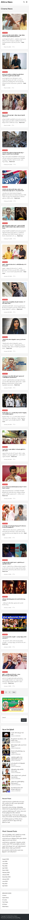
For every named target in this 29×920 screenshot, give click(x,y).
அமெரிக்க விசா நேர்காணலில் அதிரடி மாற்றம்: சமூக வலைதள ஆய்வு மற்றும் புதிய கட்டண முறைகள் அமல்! (13, 190)
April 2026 (5, 868)
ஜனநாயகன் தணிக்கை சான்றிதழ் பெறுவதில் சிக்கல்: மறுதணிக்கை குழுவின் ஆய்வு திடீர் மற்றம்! (13, 75)
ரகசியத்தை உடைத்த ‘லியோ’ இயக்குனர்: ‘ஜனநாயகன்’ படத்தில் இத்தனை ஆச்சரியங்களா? (13, 376)
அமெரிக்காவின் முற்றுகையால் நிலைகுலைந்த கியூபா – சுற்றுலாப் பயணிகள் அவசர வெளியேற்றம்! (13, 153)
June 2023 (5, 881)
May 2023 (4, 883)
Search (4, 717)
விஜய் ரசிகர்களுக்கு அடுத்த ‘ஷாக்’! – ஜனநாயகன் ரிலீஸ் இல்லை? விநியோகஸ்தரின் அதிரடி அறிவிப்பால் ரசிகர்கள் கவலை (13, 227)
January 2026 (5, 874)
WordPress (9, 917)
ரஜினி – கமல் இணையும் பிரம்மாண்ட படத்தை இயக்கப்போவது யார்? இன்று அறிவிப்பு (11, 675)
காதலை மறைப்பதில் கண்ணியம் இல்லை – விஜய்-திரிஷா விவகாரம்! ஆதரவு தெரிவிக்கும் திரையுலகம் (13, 35)
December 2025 (6, 877)
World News (5, 906)
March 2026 (5, 870)
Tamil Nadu (5, 32)
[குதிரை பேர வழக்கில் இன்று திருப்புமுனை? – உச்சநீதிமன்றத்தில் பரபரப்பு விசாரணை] (6, 783)
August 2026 (5, 859)
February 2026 (6, 872)
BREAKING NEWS (6, 893)
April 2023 (5, 885)
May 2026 (4, 865)
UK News (4, 904)
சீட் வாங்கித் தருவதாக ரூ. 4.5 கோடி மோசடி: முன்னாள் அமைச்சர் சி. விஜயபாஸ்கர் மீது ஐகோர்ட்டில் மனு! (12, 820)
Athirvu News (6, 2)
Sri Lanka (4, 900)
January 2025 (5, 879)
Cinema (4, 895)
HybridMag (17, 917)
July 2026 (4, 861)
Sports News (5, 897)
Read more (22, 122)
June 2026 (5, 863)
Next (14, 692)
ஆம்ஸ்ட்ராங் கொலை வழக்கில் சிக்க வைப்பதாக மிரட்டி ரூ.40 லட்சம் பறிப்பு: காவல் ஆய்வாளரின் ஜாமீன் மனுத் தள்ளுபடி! (13, 803)
